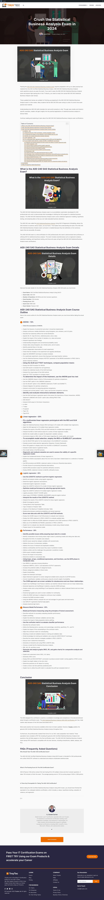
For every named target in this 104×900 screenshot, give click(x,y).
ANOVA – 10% (27, 131)
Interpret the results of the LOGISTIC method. (35, 148)
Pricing (31, 880)
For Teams (31, 888)
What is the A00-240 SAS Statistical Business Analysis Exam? (38, 125)
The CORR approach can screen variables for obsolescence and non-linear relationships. (45, 155)
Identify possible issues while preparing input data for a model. (39, 152)
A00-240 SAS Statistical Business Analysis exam (40, 86)
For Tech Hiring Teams (35, 894)
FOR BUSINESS (83, 5)
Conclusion (25, 163)
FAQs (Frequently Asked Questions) (31, 164)
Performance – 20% (30, 151)
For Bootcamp (32, 892)
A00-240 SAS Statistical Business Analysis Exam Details (36, 127)
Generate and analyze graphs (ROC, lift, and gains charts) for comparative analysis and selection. (47, 161)
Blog (30, 877)
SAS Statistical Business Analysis (45, 223)
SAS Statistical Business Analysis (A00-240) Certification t (58, 720)
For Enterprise (32, 890)
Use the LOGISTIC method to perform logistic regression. (38, 145)
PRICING (91, 5)
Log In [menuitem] (4, 1)
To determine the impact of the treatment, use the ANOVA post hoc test (41, 134)
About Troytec (57, 875)
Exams (30, 875)
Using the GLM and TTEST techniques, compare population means (40, 132)
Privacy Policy (57, 892)
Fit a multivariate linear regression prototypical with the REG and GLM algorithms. (43, 139)
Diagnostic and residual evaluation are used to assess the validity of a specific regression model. (46, 142)
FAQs (54, 877)
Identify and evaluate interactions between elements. (37, 135)
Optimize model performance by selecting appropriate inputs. (39, 146)
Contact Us (56, 882)
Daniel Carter (53, 814)
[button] (52, 839)
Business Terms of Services (60, 894)
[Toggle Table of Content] (66, 123)
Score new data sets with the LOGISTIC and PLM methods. (38, 149)
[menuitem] (1, 1)
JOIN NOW (98, 5)
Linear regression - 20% (30, 137)
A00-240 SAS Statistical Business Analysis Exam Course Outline (39, 129)
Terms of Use (56, 890)
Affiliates (55, 880)
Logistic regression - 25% (31, 143)
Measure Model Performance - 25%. (34, 156)
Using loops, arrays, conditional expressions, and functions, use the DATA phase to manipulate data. (47, 154)
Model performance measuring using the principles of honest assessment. (42, 158)
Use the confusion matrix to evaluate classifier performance (39, 159)
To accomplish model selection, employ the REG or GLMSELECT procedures (41, 140)
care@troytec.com (82, 888)
